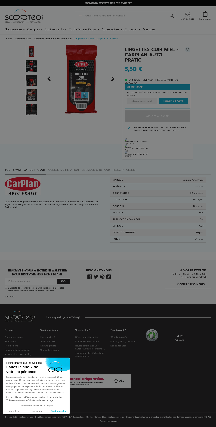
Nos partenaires (118, 345)
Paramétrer (36, 411)
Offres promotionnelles (86, 337)
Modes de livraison (49, 350)
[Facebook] (89, 276)
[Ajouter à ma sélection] (187, 49)
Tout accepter (58, 411)
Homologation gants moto (123, 341)
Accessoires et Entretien (120, 29)
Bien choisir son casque (87, 341)
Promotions (10, 341)
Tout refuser (14, 411)
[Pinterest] (102, 276)
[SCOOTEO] (24, 16)
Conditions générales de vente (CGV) (51, 417)
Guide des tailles (48, 341)
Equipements (54, 29)
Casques (33, 29)
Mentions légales (26, 417)
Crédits (89, 417)
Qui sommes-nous (14, 337)
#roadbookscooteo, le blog (18, 354)
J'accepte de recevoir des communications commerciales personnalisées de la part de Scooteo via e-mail (36, 289)
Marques (149, 29)
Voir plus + (10, 297)
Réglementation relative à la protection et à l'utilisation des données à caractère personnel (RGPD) (168, 417)
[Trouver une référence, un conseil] (172, 15)
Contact (97, 417)
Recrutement (11, 345)
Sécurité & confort (119, 337)
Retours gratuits (48, 345)
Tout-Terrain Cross (83, 29)
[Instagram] (108, 276)
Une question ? (47, 337)
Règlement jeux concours (17, 350)
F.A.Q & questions (76, 417)
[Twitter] (96, 276)
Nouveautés (13, 29)
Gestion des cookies (108, 421)
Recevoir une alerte (173, 101)
